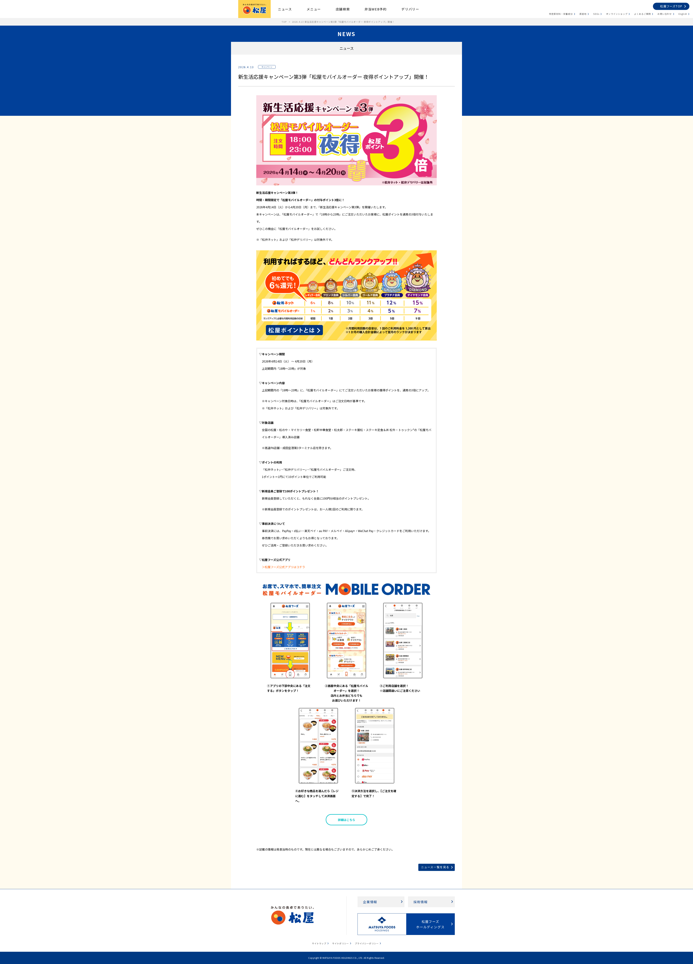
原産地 (583, 13)
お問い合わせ (664, 13)
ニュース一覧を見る (435, 867)
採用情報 (420, 901)
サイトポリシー (340, 943)
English (683, 13)
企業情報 (370, 901)
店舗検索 (343, 9)
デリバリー (410, 9)
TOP (284, 21)
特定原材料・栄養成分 (561, 13)
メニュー (314, 9)
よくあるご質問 (642, 13)
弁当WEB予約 (376, 9)
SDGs (596, 13)
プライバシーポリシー (367, 943)
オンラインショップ (616, 13)
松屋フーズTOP (671, 6)
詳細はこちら (346, 820)
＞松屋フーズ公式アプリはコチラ (283, 567)
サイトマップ (319, 943)
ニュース (285, 9)
